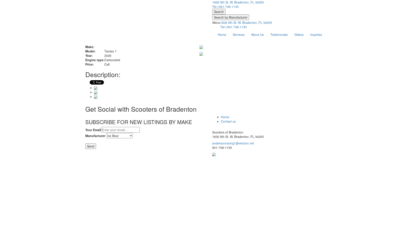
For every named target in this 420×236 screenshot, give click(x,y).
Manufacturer (95, 136)
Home (222, 34)
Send (90, 146)
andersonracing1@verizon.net (233, 143)
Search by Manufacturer (230, 17)
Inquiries (316, 34)
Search (219, 11)
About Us (257, 34)
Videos (299, 34)
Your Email (93, 130)
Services (239, 34)
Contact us (228, 121)
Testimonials (279, 34)
